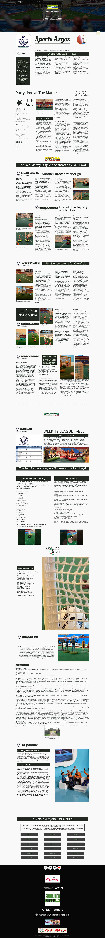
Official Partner (52, 910)
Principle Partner (52, 888)
